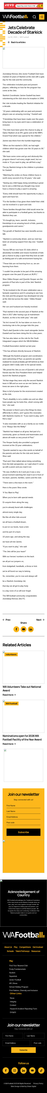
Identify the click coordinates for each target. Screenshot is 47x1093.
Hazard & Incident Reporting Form (23, 1009)
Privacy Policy (38, 1083)
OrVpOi (13, 1012)
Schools (10, 951)
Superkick (13, 976)
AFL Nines (13, 983)
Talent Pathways (22, 951)
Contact (13, 1005)
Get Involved (38, 947)
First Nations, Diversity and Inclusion (23, 990)
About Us (8, 947)
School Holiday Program (18, 987)
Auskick (12, 973)
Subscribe (23, 832)
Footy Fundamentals (17, 969)
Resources (35, 951)
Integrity (13, 1002)
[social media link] (5, 1070)
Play (15, 947)
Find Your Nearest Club (18, 965)
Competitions (25, 947)
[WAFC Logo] (15, 16)
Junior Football (15, 980)
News (12, 998)
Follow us (23, 1063)
